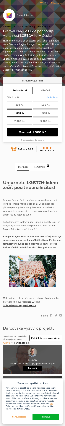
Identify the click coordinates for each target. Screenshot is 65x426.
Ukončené (21, 342)
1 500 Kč (45, 113)
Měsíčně (45, 90)
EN (46, 3)
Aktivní (6, 342)
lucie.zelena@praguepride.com (19, 305)
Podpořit (32, 368)
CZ (41, 3)
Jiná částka (52, 97)
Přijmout (46, 417)
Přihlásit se (56, 3)
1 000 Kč (19, 113)
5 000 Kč (45, 121)
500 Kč (45, 104)
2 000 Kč (19, 121)
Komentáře (41, 166)
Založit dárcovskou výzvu (45, 338)
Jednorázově (20, 90)
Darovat (32, 132)
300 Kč (20, 104)
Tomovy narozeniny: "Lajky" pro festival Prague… (33, 363)
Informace (23, 166)
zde (51, 403)
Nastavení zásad (19, 417)
